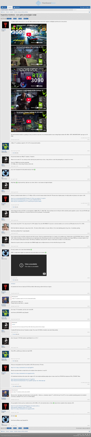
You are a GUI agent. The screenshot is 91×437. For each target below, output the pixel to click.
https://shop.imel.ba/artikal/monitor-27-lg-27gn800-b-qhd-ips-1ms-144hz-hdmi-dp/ (28, 380)
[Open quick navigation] (89, 12)
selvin (3, 231)
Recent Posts (12, 9)
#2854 (88, 332)
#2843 (88, 166)
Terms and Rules (76, 435)
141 (14, 18)
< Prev (8, 18)
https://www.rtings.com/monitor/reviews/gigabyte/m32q (22, 373)
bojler (17, 386)
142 (15, 18)
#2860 (88, 425)
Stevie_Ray (4, 151)
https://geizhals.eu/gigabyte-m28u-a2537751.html (21, 407)
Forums (10, 7)
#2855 (88, 347)
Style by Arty (88, 435)
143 (17, 18)
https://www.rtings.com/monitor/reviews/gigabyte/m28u (22, 408)
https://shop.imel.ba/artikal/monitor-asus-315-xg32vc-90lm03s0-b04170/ (26, 199)
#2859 (88, 412)
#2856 (88, 358)
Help (83, 434)
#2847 (88, 220)
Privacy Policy (82, 435)
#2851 (88, 293)
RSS (89, 434)
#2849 (88, 246)
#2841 (88, 139)
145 (21, 18)
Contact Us (79, 434)
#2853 (88, 319)
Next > (27, 18)
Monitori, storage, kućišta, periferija (12, 16)
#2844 (88, 179)
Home (85, 434)
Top (87, 434)
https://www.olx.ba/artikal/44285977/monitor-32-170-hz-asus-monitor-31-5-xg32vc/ (28, 198)
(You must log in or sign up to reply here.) (83, 428)
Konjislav (23, 16)
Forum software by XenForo (11, 435)
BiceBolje (4, 304)
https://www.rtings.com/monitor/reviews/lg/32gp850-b (22, 367)
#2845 (88, 192)
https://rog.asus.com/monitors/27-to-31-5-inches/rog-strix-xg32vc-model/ (26, 201)
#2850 (88, 277)
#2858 (88, 399)
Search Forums (4, 9)
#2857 (88, 384)
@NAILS (13, 283)
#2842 (88, 150)
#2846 (88, 204)
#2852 (88, 306)
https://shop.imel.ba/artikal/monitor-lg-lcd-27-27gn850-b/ (23, 379)
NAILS (3, 164)
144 (19, 18)
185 (24, 18)
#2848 (88, 233)
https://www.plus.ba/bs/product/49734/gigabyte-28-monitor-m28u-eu (25, 405)
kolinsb (14, 152)
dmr (2, 177)
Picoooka (4, 29)
